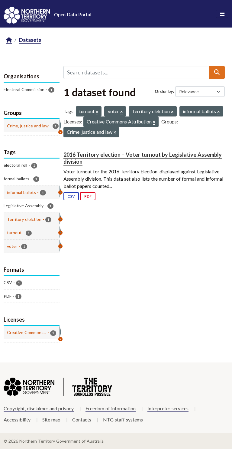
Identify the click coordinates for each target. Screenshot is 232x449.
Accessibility (17, 419)
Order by (164, 91)
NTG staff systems (123, 419)
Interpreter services (167, 408)
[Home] (9, 40)
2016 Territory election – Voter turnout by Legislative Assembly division (142, 158)
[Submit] (217, 72)
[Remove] (97, 112)
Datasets (30, 40)
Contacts (81, 419)
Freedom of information (110, 408)
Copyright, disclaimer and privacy (39, 408)
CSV (71, 196)
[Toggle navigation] (222, 14)
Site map (51, 419)
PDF (88, 196)
